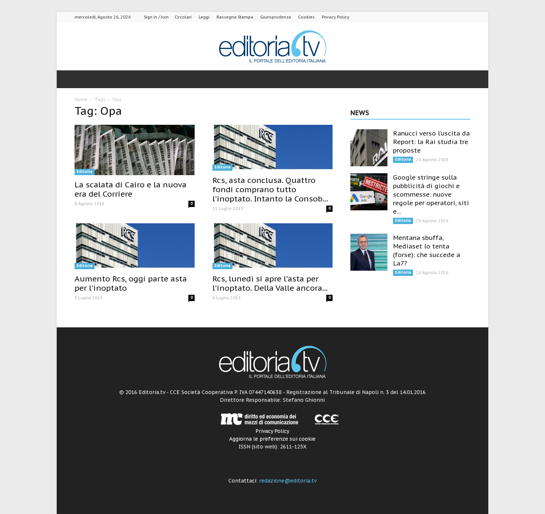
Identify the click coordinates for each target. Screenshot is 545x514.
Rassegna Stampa (235, 17)
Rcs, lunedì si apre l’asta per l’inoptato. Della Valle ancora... (270, 283)
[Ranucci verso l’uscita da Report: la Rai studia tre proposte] (368, 147)
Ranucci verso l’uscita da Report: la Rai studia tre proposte (431, 141)
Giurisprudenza (275, 17)
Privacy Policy (335, 17)
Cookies (306, 17)
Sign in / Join (156, 17)
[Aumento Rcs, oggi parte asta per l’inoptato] (135, 246)
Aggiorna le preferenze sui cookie (272, 438)
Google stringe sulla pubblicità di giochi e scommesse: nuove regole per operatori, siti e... (431, 194)
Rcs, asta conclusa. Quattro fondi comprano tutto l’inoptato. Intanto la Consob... (270, 189)
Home (81, 99)
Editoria (84, 171)
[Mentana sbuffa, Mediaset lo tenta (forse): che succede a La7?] (368, 252)
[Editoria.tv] (272, 46)
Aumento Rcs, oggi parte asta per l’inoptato (131, 283)
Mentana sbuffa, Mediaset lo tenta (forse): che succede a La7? (426, 250)
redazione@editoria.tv (288, 480)
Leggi (204, 17)
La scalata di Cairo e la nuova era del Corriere (130, 189)
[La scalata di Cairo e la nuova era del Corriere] (135, 150)
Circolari (183, 17)
